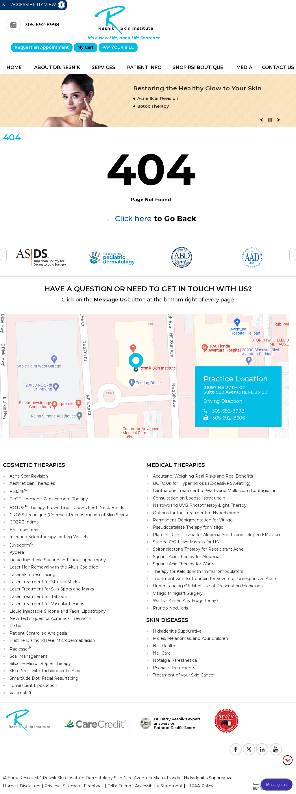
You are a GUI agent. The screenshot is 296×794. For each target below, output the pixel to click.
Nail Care (162, 653)
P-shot (16, 625)
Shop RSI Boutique (198, 67)
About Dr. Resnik (57, 67)
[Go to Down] (287, 760)
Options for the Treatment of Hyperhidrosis (196, 512)
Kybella (17, 552)
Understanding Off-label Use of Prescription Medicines (207, 585)
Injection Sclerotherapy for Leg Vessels (49, 536)
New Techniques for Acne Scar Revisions (50, 618)
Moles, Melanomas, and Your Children (190, 638)
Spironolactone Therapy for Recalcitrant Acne (198, 549)
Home (14, 67)
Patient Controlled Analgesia (38, 633)
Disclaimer (30, 786)
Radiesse (20, 649)
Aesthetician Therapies (32, 483)
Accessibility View (34, 4)
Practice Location (236, 379)
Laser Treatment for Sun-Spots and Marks (52, 589)
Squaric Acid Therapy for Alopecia (186, 556)
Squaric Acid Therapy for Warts (183, 563)
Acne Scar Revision (29, 476)
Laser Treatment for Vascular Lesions (47, 603)
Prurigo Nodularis (170, 608)
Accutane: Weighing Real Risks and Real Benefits (203, 476)
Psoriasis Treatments (174, 667)
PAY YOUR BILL (118, 47)
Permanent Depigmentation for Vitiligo (193, 520)
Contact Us (278, 67)
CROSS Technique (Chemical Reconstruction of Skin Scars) (69, 514)
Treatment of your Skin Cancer (184, 675)
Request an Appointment (42, 47)
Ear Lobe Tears (24, 529)
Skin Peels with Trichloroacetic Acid (45, 670)
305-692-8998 (42, 24)
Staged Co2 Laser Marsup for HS (186, 542)
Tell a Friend (119, 786)
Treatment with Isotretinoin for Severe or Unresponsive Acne (214, 578)
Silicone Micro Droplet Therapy (40, 663)
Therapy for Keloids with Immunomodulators (198, 571)
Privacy (52, 786)
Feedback (94, 786)
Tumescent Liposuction (33, 685)
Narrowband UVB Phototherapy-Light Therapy (200, 505)
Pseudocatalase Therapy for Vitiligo (188, 527)
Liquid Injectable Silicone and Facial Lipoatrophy (58, 559)
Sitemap (71, 786)
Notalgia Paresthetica (175, 660)
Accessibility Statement (159, 786)
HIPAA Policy (199, 786)
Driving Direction (223, 401)
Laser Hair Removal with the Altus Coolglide (54, 567)
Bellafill (18, 491)
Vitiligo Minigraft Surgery (178, 593)
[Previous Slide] (261, 121)
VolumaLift (21, 693)
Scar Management (28, 656)
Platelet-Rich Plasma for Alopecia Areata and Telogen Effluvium (217, 534)
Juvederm (21, 545)
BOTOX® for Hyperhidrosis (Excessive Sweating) (201, 483)
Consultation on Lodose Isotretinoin (189, 498)
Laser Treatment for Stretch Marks (44, 581)
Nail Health (164, 645)
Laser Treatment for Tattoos (38, 596)
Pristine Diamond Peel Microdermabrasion (52, 640)
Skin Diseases (167, 620)
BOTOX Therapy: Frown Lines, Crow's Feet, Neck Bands (67, 507)
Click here (133, 218)
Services (103, 67)
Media (244, 67)
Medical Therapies (175, 465)
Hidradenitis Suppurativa (177, 631)
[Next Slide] (278, 121)
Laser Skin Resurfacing (33, 574)
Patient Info (144, 67)
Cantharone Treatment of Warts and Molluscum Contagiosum (215, 490)
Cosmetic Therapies (34, 465)
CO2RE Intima (24, 522)
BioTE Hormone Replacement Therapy (49, 499)
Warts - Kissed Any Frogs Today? (186, 600)
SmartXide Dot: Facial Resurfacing (44, 678)
